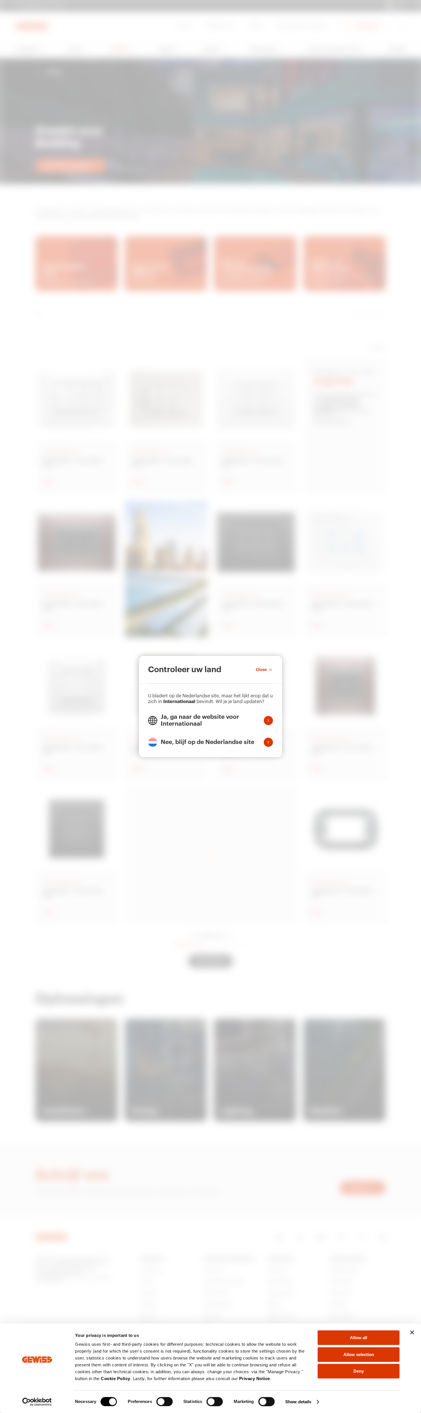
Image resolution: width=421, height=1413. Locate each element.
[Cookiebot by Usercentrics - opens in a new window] (37, 1402)
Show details (298, 1401)
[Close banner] (412, 1332)
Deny (358, 1371)
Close (261, 670)
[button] (210, 720)
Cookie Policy (115, 1378)
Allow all (358, 1337)
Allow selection (358, 1354)
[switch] (164, 1401)
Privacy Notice (254, 1378)
